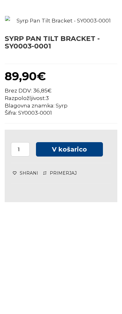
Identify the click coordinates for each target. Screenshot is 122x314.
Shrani (29, 173)
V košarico (69, 149)
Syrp (62, 105)
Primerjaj (63, 173)
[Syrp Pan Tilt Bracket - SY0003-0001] (61, 21)
